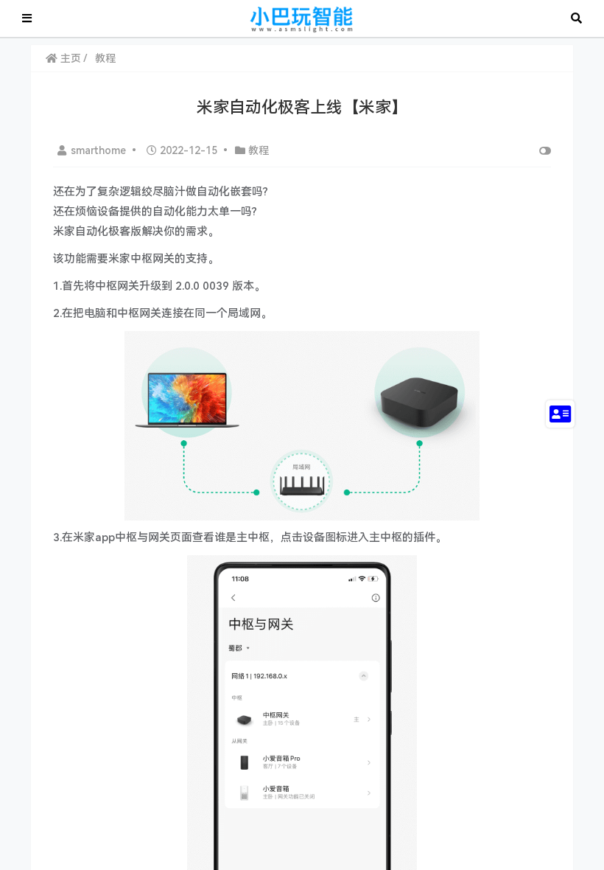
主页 (69, 58)
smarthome (100, 150)
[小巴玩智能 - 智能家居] (301, 17)
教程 (105, 58)
